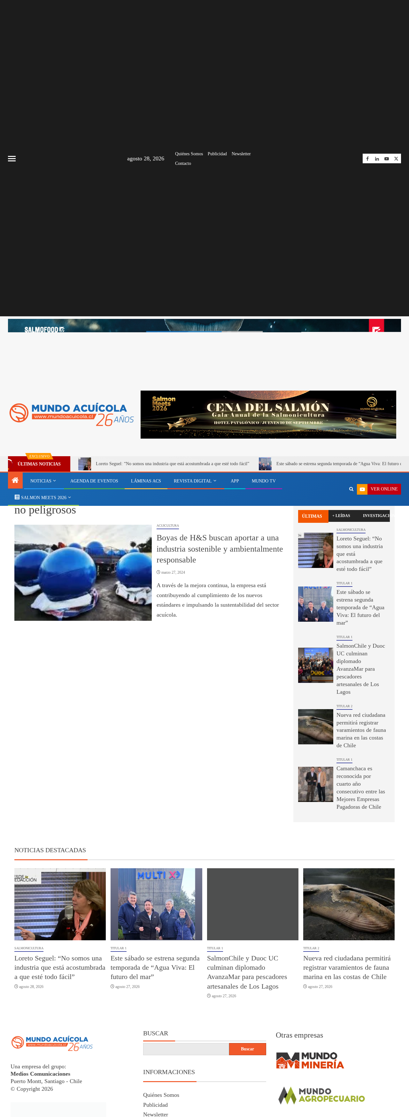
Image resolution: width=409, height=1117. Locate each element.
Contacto (183, 163)
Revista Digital (193, 481)
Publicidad (217, 153)
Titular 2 (344, 706)
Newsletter (241, 153)
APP (235, 481)
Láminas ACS (146, 481)
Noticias (40, 481)
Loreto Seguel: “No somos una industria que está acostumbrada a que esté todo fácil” (172, 463)
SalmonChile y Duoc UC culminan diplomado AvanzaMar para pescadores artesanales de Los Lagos (360, 669)
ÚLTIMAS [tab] (312, 516)
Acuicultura (168, 525)
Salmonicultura (351, 529)
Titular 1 (344, 583)
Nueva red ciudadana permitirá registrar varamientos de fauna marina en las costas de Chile (361, 730)
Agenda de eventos (94, 481)
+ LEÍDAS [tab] (341, 516)
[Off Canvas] (12, 158)
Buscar (155, 1033)
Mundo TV (264, 481)
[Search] (351, 489)
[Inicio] (15, 481)
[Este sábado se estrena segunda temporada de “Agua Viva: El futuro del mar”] (315, 604)
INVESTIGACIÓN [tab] (376, 516)
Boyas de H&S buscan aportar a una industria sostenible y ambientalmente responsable (220, 548)
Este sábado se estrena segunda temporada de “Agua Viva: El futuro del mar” (360, 607)
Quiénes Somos (189, 153)
